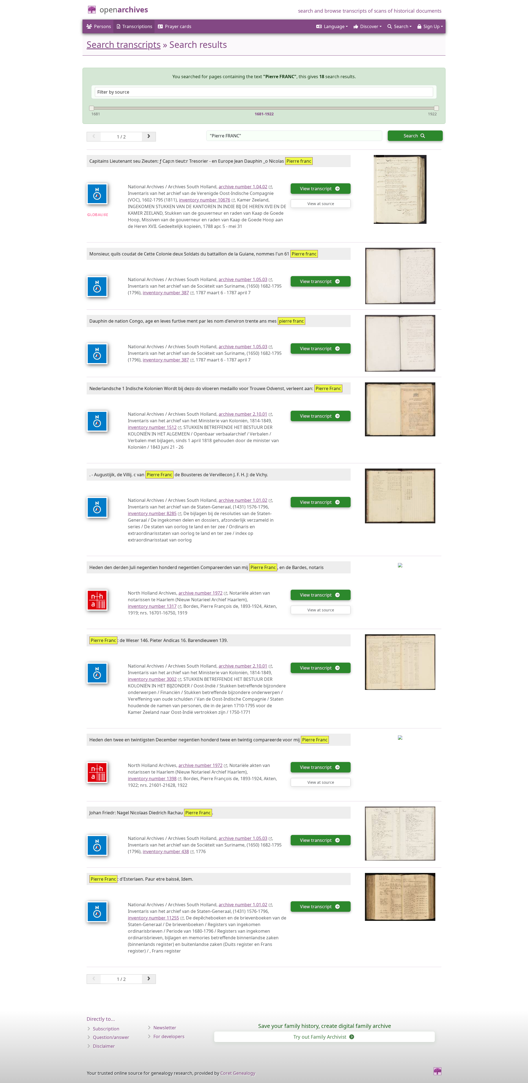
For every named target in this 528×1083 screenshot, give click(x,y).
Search (411, 136)
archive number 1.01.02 (243, 500)
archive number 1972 (200, 593)
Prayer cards (178, 26)
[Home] (437, 1071)
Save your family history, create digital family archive (324, 1026)
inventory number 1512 (152, 427)
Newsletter (164, 1028)
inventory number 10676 (204, 200)
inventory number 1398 (152, 778)
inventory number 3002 (152, 679)
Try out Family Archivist (320, 1036)
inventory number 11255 (153, 918)
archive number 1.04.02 (243, 187)
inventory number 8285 (152, 513)
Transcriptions (137, 26)
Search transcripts (124, 44)
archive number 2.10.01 (243, 414)
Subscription (106, 1029)
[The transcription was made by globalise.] (98, 214)
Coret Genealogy (237, 1073)
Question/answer (111, 1037)
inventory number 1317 (152, 606)
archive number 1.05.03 (243, 279)
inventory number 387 (166, 293)
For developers (169, 1036)
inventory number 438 (166, 851)
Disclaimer (104, 1046)
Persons (102, 26)
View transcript (317, 189)
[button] (331, 26)
